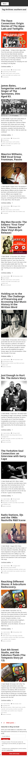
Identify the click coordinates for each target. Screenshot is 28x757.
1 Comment (5, 213)
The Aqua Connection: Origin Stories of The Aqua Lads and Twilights (12, 24)
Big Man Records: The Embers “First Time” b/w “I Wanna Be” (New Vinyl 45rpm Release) (14, 227)
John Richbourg (9, 569)
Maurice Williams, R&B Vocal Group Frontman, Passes (11, 156)
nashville (16, 569)
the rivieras (4, 712)
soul (12, 75)
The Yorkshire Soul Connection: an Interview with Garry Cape (13, 454)
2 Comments (5, 77)
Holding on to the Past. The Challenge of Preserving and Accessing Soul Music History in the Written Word (14, 300)
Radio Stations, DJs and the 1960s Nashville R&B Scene (13, 517)
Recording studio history (15, 435)
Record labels (12, 71)
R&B (9, 75)
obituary (10, 211)
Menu (6, 4)
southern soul (16, 75)
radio (5, 571)
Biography (4, 502)
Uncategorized (4, 436)
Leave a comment (6, 145)
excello (23, 707)
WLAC (24, 571)
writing (11, 361)
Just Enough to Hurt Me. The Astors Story (13, 377)
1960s (3, 73)
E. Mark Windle (6, 70)
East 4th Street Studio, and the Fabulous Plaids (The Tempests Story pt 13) (13, 655)
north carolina (15, 73)
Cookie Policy (9, 750)
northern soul (4, 75)
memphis (8, 438)
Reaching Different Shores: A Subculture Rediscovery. (13, 584)
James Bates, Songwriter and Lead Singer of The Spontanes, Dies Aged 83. (13, 91)
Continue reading (9, 66)
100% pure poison (6, 707)
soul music (21, 363)
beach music (9, 73)
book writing (5, 363)
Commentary (5, 71)
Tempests (13, 639)
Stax (9, 440)
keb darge (14, 635)
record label (14, 281)
